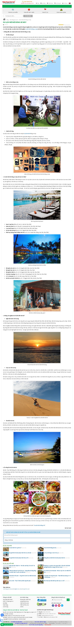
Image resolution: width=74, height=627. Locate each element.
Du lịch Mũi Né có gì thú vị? (15, 547)
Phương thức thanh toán (25, 599)
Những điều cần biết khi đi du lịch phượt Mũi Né (54, 557)
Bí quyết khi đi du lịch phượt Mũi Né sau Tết (18, 557)
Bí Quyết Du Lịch (25, 589)
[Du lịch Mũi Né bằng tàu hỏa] (41, 549)
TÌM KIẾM (28, 16)
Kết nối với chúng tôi (56, 603)
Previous (3, 10)
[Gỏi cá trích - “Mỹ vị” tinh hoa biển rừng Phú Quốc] (6, 582)
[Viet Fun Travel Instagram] (55, 605)
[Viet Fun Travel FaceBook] (52, 605)
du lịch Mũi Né (27, 133)
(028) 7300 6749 (46, 612)
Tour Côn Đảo (52, 623)
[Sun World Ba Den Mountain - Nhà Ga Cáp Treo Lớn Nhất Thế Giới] (41, 572)
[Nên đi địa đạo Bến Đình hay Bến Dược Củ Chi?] (41, 582)
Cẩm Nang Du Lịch (14, 19)
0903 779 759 (45, 613)
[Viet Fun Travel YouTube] (58, 605)
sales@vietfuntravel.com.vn (47, 615)
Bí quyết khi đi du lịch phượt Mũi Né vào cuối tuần (20, 552)
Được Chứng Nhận (41, 597)
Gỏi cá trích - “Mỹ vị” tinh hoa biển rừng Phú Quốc (20, 580)
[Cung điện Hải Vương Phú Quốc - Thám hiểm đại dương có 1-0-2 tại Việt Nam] (41, 577)
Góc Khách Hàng (24, 597)
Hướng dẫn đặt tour (24, 601)
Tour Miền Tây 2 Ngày (52, 621)
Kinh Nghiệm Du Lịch (16, 589)
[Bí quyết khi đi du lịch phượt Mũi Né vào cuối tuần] (6, 554)
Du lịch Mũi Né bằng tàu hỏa (50, 547)
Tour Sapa (64, 623)
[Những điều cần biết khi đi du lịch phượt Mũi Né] (41, 559)
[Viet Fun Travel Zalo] (61, 605)
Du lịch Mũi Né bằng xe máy (25, 19)
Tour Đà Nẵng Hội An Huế (22, 624)
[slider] (61, 24)
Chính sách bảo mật (24, 603)
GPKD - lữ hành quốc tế (8, 601)
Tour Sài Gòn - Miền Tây (8, 623)
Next (71, 10)
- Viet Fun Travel (21, 619)
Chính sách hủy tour (24, 605)
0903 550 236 (52, 613)
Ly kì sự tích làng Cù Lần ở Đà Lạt (51, 552)
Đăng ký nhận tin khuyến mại (58, 597)
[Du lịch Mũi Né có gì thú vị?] (6, 549)
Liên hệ (21, 606)
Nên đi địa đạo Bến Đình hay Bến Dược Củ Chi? (54, 580)
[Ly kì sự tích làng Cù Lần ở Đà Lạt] (41, 554)
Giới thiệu (5, 603)
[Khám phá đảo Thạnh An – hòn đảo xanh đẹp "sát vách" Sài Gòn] (6, 567)
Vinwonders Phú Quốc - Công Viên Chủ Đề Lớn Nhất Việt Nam (22, 575)
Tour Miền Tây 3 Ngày (63, 621)
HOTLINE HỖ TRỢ (8, 624)
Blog (8, 19)
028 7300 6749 (28, 1)
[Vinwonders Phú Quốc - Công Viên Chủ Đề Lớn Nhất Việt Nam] (6, 577)
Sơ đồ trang (5, 606)
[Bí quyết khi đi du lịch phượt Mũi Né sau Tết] (6, 559)
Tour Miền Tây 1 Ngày (28, 621)
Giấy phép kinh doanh (7, 599)
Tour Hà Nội (58, 623)
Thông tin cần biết (7, 597)
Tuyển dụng (5, 605)
